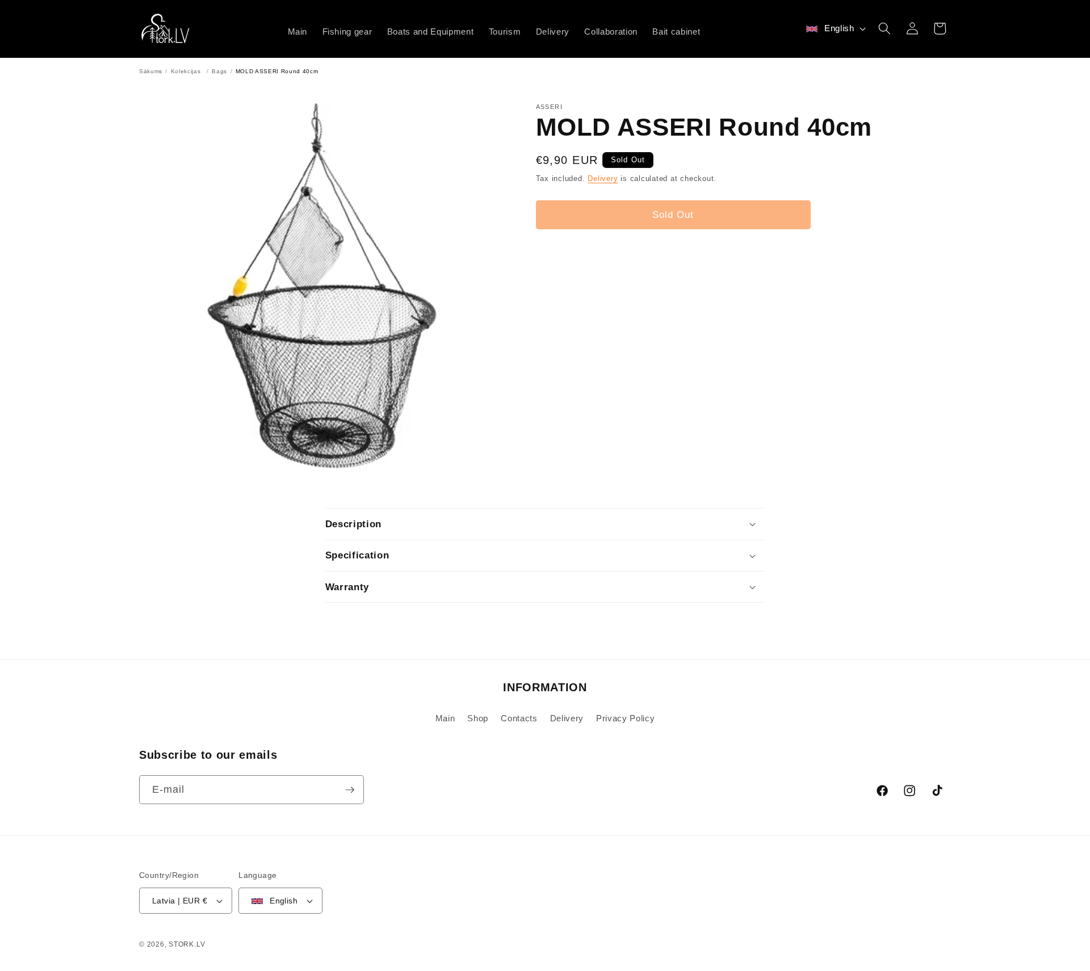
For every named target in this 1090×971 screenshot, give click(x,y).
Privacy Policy (625, 718)
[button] (884, 28)
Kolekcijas (186, 71)
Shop (477, 718)
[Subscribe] (349, 790)
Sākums (150, 71)
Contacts (519, 718)
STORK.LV (187, 944)
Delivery (603, 178)
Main (445, 718)
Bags (219, 71)
